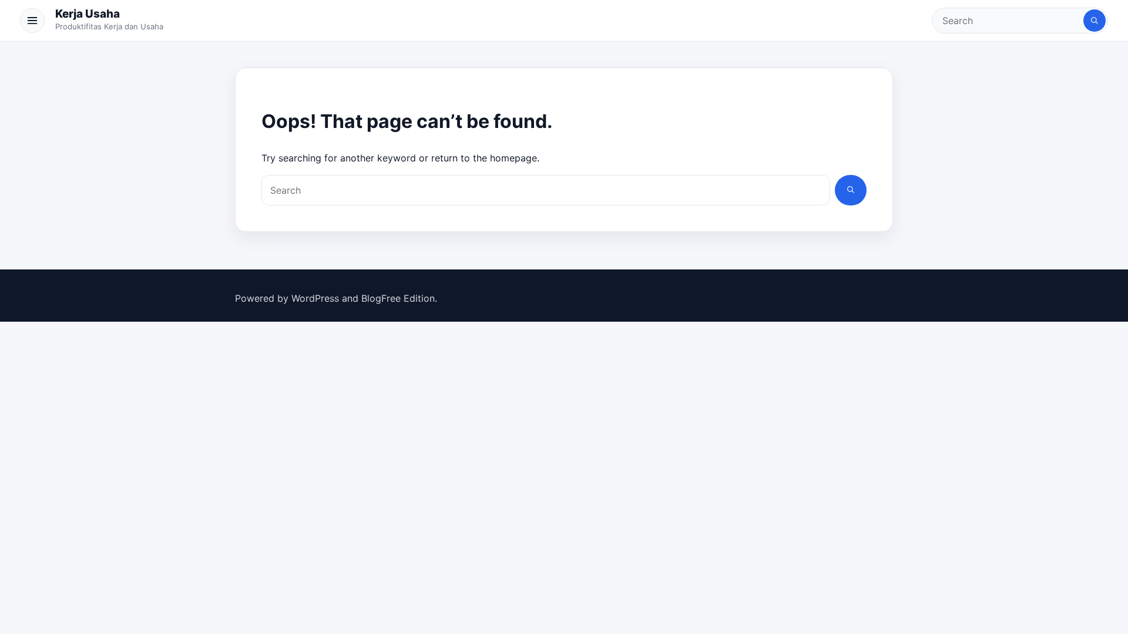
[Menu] (32, 20)
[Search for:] (1008, 20)
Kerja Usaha (87, 14)
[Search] (1094, 20)
